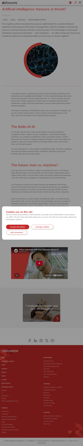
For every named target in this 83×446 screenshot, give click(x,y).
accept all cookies (17, 227)
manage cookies (42, 227)
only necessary (16, 232)
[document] (41, 223)
